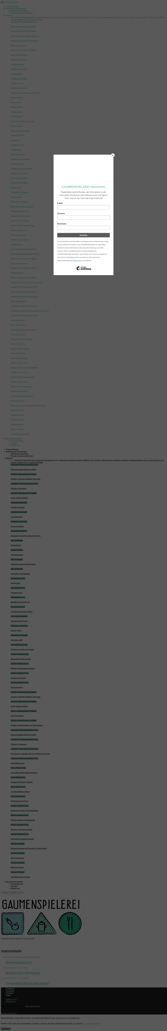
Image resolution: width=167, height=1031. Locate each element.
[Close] (113, 155)
